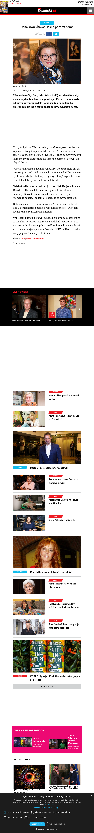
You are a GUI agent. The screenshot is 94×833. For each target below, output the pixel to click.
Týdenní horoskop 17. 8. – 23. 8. (27, 790)
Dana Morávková (38, 239)
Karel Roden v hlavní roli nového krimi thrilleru (64, 502)
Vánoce (28, 239)
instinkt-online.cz (20, 793)
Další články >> (47, 687)
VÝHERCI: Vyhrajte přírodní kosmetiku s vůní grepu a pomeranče (55, 678)
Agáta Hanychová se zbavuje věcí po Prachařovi (64, 418)
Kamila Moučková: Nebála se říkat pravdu (62, 586)
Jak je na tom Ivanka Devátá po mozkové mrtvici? (63, 481)
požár (23, 239)
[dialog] (47, 813)
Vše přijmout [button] (37, 824)
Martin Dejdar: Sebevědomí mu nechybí (49, 468)
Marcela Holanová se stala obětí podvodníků (51, 572)
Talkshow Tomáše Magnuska (73, 739)
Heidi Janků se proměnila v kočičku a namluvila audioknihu (64, 606)
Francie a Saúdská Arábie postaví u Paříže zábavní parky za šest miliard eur (64, 788)
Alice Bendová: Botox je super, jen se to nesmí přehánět (64, 626)
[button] (47, 808)
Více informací (49, 804)
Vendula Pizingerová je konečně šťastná (64, 397)
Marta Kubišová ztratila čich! (62, 520)
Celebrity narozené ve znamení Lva (60, 321)
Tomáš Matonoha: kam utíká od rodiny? (26, 321)
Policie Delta (39, 740)
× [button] (91, 796)
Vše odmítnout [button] (56, 824)
